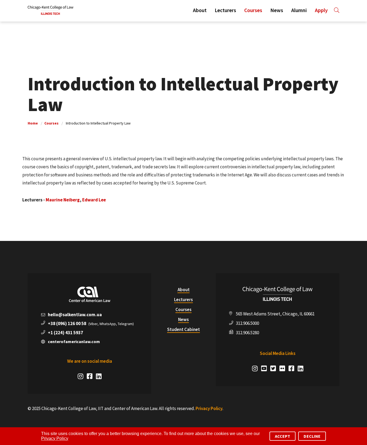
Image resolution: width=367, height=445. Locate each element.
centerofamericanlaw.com (74, 341)
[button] (335, 10)
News (276, 10)
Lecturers (225, 10)
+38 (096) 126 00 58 (67, 323)
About (200, 10)
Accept (282, 436)
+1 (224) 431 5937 (65, 333)
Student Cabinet (183, 329)
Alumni (299, 10)
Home (33, 123)
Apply (321, 10)
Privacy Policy (209, 408)
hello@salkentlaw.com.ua (75, 315)
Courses (253, 10)
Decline (312, 436)
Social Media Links (278, 353)
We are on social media (89, 361)
